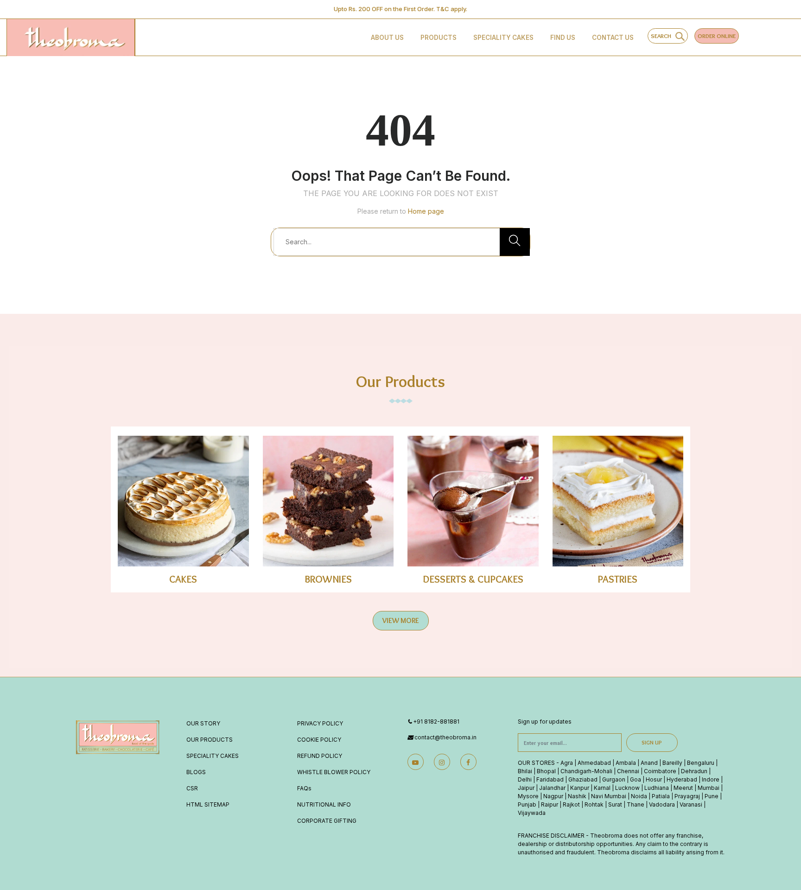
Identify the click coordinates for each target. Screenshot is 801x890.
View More (400, 620)
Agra (566, 762)
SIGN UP (652, 742)
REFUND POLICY (319, 755)
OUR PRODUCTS (209, 739)
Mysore (528, 796)
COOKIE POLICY (319, 739)
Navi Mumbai (608, 796)
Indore (710, 779)
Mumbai (708, 787)
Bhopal (546, 771)
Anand (649, 762)
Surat (615, 804)
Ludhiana (656, 787)
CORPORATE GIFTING (326, 820)
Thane (635, 804)
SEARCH (663, 35)
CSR (192, 788)
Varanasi (691, 804)
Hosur (654, 779)
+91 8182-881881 (436, 721)
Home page (426, 211)
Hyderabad (682, 779)
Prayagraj (687, 796)
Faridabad (550, 779)
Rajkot (571, 804)
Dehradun (694, 771)
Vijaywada (532, 812)
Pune (711, 796)
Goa (635, 779)
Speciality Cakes (503, 37)
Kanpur (579, 787)
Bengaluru (700, 762)
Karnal (602, 787)
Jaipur (526, 787)
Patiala (661, 796)
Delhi (525, 779)
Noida (639, 796)
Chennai (628, 771)
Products (438, 37)
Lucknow (627, 787)
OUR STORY (203, 723)
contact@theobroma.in (445, 737)
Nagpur (553, 796)
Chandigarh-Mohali (586, 771)
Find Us (562, 37)
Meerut (683, 787)
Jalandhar (552, 787)
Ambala (626, 762)
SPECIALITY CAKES (212, 755)
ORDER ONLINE (717, 35)
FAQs (304, 788)
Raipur (549, 804)
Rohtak (594, 804)
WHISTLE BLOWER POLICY (333, 772)
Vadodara (662, 804)
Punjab (527, 804)
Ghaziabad (583, 779)
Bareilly (672, 762)
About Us (387, 37)
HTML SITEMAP (207, 804)
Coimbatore (660, 771)
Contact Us (613, 37)
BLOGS (196, 772)
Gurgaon (613, 779)
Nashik (577, 796)
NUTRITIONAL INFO (324, 804)
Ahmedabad (594, 762)
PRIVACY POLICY (320, 723)
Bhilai (525, 771)
